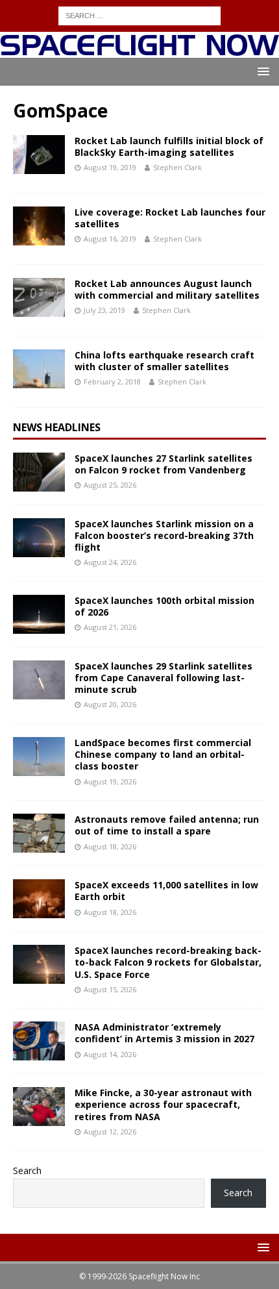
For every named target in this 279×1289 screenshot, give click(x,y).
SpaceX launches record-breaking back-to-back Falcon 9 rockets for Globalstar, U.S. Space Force (168, 962)
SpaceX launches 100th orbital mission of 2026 (164, 606)
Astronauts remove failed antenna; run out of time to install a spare (167, 825)
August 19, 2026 (110, 781)
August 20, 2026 (110, 704)
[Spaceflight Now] (139, 50)
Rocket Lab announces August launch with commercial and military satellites (167, 289)
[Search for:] (139, 14)
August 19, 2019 (110, 167)
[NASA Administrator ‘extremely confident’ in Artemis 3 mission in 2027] (39, 1040)
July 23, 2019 (104, 310)
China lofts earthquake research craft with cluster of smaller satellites (164, 361)
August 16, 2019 (110, 239)
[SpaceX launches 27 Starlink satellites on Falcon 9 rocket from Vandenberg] (39, 472)
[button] (261, 71)
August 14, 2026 (110, 1054)
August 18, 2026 (110, 846)
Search (27, 1170)
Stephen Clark (177, 167)
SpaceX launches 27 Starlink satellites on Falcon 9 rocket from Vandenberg (163, 464)
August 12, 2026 (110, 1131)
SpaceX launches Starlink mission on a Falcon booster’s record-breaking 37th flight (164, 535)
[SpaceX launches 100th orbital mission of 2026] (39, 614)
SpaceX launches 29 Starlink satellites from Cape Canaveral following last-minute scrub (163, 677)
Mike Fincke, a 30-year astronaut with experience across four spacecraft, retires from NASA (163, 1104)
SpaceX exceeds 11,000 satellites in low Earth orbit (166, 891)
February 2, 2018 (112, 381)
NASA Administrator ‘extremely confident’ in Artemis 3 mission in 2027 (164, 1033)
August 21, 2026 (110, 627)
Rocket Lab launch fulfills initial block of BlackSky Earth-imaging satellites (169, 146)
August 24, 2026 (110, 562)
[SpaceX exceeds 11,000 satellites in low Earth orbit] (39, 898)
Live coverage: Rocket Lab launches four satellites (170, 218)
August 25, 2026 (110, 485)
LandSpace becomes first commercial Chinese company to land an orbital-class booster (163, 754)
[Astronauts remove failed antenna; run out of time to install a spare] (39, 833)
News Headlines (57, 427)
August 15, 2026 (110, 989)
